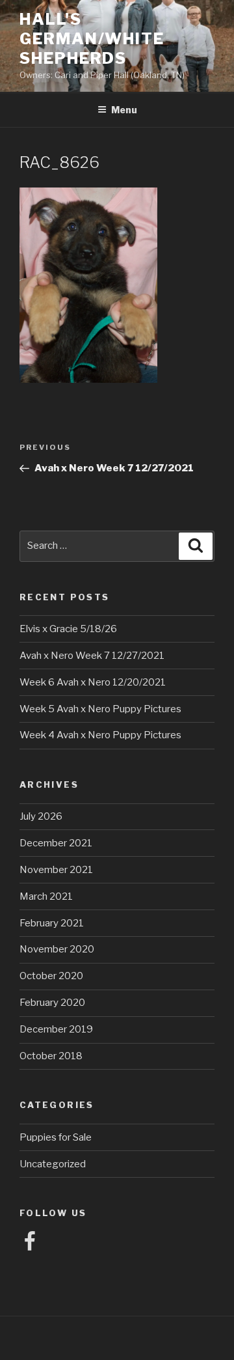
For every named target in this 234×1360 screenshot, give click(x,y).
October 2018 (51, 1056)
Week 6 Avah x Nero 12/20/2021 (93, 682)
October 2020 (51, 976)
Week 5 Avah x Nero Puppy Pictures (100, 709)
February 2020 (52, 1002)
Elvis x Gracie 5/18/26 (68, 629)
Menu (124, 109)
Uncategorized (53, 1164)
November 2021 (56, 870)
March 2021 (46, 896)
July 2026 (41, 816)
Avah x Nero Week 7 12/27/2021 (92, 655)
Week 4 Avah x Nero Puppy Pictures (100, 735)
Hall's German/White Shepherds (92, 39)
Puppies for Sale (56, 1137)
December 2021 (56, 843)
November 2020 (57, 949)
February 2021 (52, 923)
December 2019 (56, 1029)
